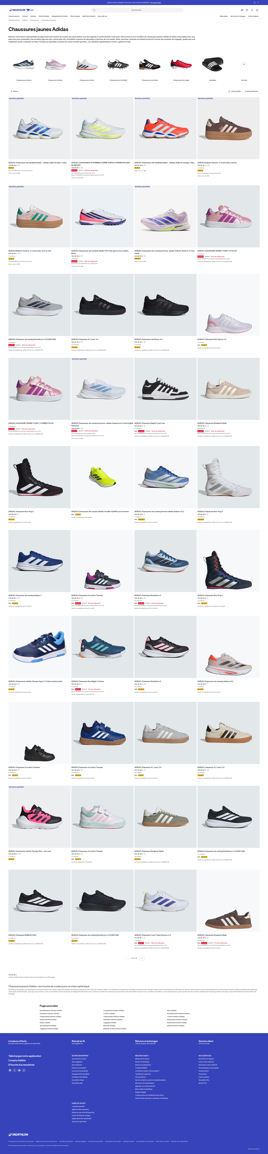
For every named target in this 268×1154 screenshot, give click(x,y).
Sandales (212, 80)
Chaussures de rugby (181, 80)
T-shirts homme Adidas (176, 1016)
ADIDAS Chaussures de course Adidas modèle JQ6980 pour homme (100, 511)
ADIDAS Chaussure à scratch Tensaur (87, 595)
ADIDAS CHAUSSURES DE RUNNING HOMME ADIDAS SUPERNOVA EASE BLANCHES (100, 164)
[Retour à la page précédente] (126, 958)
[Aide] (247, 10)
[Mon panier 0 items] (257, 10)
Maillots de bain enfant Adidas (114, 1029)
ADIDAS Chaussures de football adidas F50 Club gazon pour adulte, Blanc (100, 252)
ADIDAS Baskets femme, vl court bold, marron (217, 163)
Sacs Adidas (172, 1010)
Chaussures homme (23, 80)
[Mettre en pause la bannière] (254, 2)
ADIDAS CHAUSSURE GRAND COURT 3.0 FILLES (217, 251)
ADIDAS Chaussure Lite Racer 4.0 (148, 339)
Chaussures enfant (87, 80)
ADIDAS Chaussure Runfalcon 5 (147, 595)
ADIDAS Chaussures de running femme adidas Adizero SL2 (159, 511)
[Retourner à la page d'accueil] (21, 10)
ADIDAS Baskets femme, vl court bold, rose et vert (29, 251)
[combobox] (252, 91)
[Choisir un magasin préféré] (242, 10)
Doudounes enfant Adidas (177, 1022)
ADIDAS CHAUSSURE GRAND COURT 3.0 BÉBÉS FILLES (30, 423)
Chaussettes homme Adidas (50, 1016)
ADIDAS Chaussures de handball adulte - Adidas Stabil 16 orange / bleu (164, 163)
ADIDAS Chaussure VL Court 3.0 (84, 339)
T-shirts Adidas (109, 1013)
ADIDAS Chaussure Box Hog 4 (21, 511)
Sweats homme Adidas (175, 1025)
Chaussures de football (118, 80)
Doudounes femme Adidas (177, 1019)
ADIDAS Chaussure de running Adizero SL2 (215, 681)
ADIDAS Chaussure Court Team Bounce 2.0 (152, 935)
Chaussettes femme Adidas (114, 1016)
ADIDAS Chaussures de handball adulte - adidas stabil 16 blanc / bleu (37, 163)
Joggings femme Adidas (49, 1029)
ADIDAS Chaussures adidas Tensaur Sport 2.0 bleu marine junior (35, 681)
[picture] (39, 128)
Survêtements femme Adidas (51, 1010)
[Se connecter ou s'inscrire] (252, 10)
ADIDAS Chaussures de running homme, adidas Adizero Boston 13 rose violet (164, 252)
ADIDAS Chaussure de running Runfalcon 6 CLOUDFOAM (32, 339)
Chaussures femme (55, 80)
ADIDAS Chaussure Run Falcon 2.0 (211, 339)
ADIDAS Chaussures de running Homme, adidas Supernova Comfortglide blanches (102, 424)
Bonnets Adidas (109, 1025)
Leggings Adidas (109, 1022)
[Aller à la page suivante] (142, 958)
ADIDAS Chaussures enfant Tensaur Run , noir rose (29, 851)
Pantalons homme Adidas (49, 1013)
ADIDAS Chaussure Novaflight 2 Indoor (87, 681)
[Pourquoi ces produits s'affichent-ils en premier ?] (229, 91)
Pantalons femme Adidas (112, 1019)
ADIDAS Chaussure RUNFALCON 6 (22, 935)
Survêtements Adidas (48, 1025)
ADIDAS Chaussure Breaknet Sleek (212, 423)
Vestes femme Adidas (48, 1019)
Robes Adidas (45, 1022)
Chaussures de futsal (150, 80)
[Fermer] (258, 2)
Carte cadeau (253, 16)
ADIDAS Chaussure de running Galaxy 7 (25, 595)
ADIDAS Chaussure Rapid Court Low (149, 423)
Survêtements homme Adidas (178, 1013)
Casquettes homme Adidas (113, 1010)
